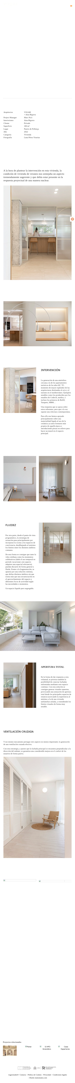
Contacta (23, 1075)
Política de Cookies (35, 1075)
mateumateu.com (40, 1078)
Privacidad (47, 1075)
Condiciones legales (60, 1075)
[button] (72, 219)
